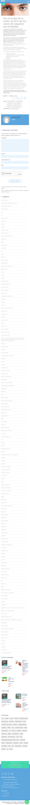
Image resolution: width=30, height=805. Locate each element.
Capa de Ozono (4, 290)
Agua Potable (4, 218)
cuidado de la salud (7, 724)
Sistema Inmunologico (6, 616)
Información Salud (6, 448)
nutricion (4, 736)
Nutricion (3, 523)
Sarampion (3, 604)
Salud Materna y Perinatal (7, 592)
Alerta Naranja (5, 233)
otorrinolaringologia (6, 544)
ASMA (2, 254)
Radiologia (4, 577)
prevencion (9, 742)
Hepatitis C (3, 424)
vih (7, 749)
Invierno (3, 457)
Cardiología (4, 293)
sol (13, 746)
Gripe (2, 418)
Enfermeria (4, 388)
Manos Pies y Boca (5, 484)
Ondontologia (4, 538)
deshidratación (22, 724)
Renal (2, 586)
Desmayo (3, 349)
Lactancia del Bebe (5, 466)
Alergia (3, 224)
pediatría (22, 739)
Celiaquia (3, 299)
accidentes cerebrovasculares (9, 203)
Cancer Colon (4, 281)
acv (2, 718)
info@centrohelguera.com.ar (9, 785)
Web (2, 165)
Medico (3, 496)
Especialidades (5, 397)
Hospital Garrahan (6, 436)
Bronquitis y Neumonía (6, 266)
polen (3, 742)
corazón (11, 721)
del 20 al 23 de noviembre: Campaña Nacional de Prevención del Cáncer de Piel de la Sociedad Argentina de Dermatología (13, 339)
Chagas (3, 305)
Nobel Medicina (5, 520)
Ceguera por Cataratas (7, 296)
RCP (2, 580)
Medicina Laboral (5, 493)
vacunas (25, 746)
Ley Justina (4, 475)
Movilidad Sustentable (7, 505)
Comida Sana (4, 311)
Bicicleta (3, 257)
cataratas (19, 101)
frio (13, 727)
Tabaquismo (4, 622)
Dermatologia (4, 346)
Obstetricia (4, 529)
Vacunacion (4, 637)
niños (21, 733)
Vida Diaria (3, 649)
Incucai (3, 442)
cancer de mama (23, 718)
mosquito (4, 733)
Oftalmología (14, 108)
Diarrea (3, 364)
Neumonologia (5, 514)
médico (9, 733)
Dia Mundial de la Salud (7, 355)
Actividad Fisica (5, 209)
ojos (17, 736)
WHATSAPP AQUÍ (5, 795)
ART (2, 251)
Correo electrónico (6, 159)
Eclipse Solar (4, 373)
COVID (2, 323)
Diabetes (3, 358)
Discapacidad (4, 367)
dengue (15, 724)
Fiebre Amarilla (5, 403)
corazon (3, 317)
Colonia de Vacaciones (6, 308)
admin (5, 96)
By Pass (3, 272)
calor (2, 275)
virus (11, 749)
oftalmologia (17, 106)
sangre (26, 742)
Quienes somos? (5, 574)
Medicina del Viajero (6, 490)
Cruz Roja (3, 326)
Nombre (3, 154)
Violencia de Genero (6, 652)
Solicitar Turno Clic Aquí (15, 765)
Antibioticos (4, 245)
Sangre (3, 601)
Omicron (3, 535)
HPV (2, 439)
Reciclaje (3, 583)
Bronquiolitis (4, 260)
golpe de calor (19, 727)
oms (21, 736)
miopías (9, 106)
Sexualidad (4, 613)
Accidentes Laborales (6, 206)
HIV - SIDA (3, 433)
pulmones (15, 742)
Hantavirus (4, 421)
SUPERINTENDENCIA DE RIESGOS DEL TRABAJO (11, 619)
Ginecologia (4, 412)
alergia (7, 718)
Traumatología (5, 631)
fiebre (8, 727)
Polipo (2, 559)
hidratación (5, 730)
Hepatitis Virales (5, 427)
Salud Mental (4, 595)
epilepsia (3, 391)
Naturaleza (4, 508)
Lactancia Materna (5, 469)
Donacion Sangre (5, 370)
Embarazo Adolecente (6, 382)
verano (3, 749)
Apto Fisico (3, 248)
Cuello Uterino (5, 329)
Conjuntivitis (4, 314)
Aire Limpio (3, 221)
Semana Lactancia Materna (7, 610)
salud (21, 742)
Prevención (4, 562)
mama (2, 481)
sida (9, 746)
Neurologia (4, 517)
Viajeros (3, 646)
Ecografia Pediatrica (6, 376)
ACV (2, 212)
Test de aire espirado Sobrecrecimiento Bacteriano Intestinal (6, 667)
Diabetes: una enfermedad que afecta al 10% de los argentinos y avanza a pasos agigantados (25, 665)
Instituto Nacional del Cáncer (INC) (9, 454)
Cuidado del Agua (5, 335)
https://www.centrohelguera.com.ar (11, 787)
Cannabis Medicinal (6, 284)
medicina (24, 730)
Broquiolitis (4, 269)
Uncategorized (5, 634)
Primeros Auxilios (5, 568)
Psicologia (3, 571)
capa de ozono (4, 287)
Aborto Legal (4, 200)
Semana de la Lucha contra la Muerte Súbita (12, 607)
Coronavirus (4, 320)
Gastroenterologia (6, 409)
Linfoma (3, 478)
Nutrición (3, 526)
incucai (13, 730)
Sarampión (4, 746)
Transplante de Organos (7, 628)
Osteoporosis (4, 541)
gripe (25, 727)
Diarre (2, 361)
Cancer (3, 278)
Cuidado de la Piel (5, 332)
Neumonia (3, 511)
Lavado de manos (5, 472)
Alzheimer (3, 239)
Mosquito (3, 502)
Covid (24, 721)
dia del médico (4, 352)
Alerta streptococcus (6, 236)
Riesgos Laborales (5, 589)
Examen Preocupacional (7, 400)
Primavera (3, 565)
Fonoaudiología (5, 406)
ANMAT (2, 242)
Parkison (3, 553)
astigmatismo (11, 101)
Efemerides (4, 379)
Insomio (3, 451)
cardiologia (5, 721)
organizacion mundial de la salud (10, 739)
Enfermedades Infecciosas (8, 385)
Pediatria (3, 556)
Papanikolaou (4, 550)
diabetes (4, 727)
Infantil (3, 445)
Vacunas (3, 640)
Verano (3, 643)
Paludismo (3, 547)
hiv (9, 730)
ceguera (9, 103)
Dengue (3, 343)
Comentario (4, 138)
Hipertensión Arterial (6, 430)
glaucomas (17, 103)
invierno (19, 730)
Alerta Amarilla (5, 230)
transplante (18, 746)
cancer (16, 718)
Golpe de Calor (5, 415)
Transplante (4, 625)
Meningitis (3, 499)
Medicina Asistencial (6, 487)
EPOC (2, 394)
